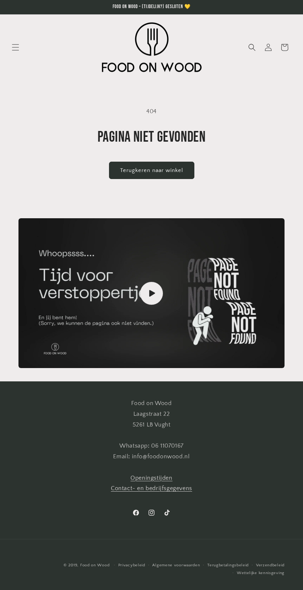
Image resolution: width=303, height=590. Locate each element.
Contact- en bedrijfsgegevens (151, 488)
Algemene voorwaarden (176, 565)
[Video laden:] (151, 293)
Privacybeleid (131, 565)
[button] (15, 47)
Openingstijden (151, 478)
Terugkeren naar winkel (151, 170)
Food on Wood (94, 565)
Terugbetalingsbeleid (228, 565)
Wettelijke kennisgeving (261, 573)
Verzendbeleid (270, 565)
